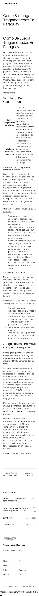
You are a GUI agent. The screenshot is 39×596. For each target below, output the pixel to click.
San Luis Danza (10, 3)
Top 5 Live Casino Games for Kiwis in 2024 (14, 499)
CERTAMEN (8, 518)
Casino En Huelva (28, 474)
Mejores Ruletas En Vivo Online (17, 453)
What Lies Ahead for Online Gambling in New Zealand (15, 509)
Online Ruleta (9, 92)
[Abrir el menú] (34, 3)
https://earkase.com (9, 592)
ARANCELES (8, 524)
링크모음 (28, 592)
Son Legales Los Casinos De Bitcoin (19, 303)
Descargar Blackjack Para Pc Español (19, 300)
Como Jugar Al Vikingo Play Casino (10, 474)
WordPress (32, 586)
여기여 (21, 592)
